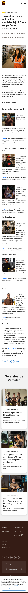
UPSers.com (18, 535)
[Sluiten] (26, 577)
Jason (4, 138)
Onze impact (5, 538)
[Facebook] (3, 558)
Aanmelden (13, 569)
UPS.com (17, 532)
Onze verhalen (5, 531)
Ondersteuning (5, 547)
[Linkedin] (15, 558)
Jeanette (5, 278)
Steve (4, 177)
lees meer (9, 352)
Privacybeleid (14, 585)
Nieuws (4, 544)
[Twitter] (7, 558)
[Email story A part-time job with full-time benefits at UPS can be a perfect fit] (14, 361)
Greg (4, 248)
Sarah (4, 317)
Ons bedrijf (5, 535)
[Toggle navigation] (25, 3)
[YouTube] (19, 558)
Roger (4, 209)
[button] (22, 3)
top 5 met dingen (12, 348)
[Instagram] (11, 558)
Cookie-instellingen (14, 588)
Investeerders (5, 541)
